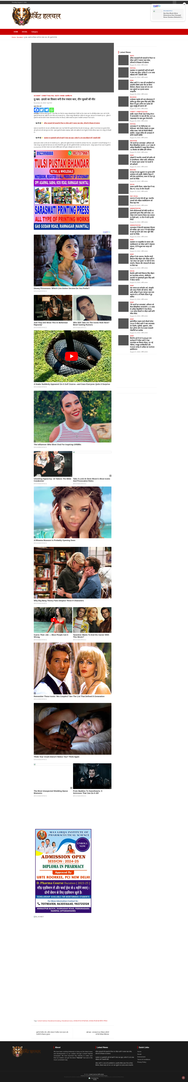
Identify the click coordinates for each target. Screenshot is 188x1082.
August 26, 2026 (135, 65)
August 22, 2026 (135, 299)
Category (34, 32)
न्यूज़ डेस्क (49, 103)
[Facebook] (36, 110)
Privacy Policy (141, 1062)
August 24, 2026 (135, 205)
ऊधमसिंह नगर (68, 95)
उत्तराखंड (62, 95)
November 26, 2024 (40, 103)
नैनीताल (105, 1021)
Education (133, 140)
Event (132, 155)
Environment (141, 1057)
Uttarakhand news (67, 1021)
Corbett (133, 111)
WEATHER (133, 170)
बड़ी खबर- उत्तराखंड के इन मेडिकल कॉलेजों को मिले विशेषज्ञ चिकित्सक (97, 1033)
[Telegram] (46, 110)
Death (57, 95)
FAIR (131, 196)
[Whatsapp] (51, 110)
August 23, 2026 (135, 251)
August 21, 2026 (135, 352)
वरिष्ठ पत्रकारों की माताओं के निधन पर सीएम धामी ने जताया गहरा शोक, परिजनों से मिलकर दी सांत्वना (142, 60)
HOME (16, 32)
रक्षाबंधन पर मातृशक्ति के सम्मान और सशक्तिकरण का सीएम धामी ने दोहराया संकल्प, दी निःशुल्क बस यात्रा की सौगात (142, 245)
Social (132, 184)
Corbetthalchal (47, 95)
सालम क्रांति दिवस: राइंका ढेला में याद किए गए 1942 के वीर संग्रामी (142, 187)
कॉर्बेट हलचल (144, 65)
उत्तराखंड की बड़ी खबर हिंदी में (96, 1021)
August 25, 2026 (135, 137)
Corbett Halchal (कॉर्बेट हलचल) (96, 1074)
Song (131, 80)
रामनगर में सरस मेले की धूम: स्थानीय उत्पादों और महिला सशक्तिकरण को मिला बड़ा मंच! (142, 200)
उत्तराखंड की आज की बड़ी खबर (80, 1021)
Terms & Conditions (143, 1059)
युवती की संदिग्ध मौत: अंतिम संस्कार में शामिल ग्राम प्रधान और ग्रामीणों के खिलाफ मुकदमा (52, 1033)
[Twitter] (41, 110)
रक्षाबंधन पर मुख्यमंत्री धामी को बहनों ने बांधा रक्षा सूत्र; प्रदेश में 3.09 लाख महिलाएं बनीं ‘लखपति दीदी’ (142, 72)
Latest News (125, 52)
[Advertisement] (72, 813)
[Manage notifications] (183, 1077)
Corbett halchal (42, 1021)
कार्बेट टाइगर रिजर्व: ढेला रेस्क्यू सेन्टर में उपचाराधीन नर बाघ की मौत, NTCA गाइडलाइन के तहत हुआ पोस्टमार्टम (142, 116)
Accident (37, 95)
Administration (135, 208)
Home (139, 1051)
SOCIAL (24, 32)
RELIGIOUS (133, 97)
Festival (133, 68)
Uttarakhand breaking (54, 1021)
